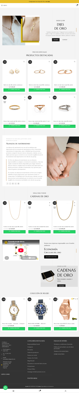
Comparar (30, 347)
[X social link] (10, 183)
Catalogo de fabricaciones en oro (36, 372)
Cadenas (64, 39)
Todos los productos (33, 352)
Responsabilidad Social (33, 344)
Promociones (31, 366)
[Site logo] (39, 5)
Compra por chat (15, 89)
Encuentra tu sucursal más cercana (37, 363)
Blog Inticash (30, 360)
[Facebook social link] (7, 183)
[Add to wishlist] (24, 61)
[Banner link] (59, 276)
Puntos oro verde (32, 355)
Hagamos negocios (51, 256)
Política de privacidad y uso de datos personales (64, 347)
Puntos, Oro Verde (32, 358)
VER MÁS (56, 39)
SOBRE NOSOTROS (59, 354)
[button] (5, 387)
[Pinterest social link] (13, 183)
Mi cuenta (30, 349)
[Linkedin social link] (16, 183)
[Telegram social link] (18, 183)
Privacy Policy (31, 369)
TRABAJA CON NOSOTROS (61, 351)
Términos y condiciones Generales (63, 344)
